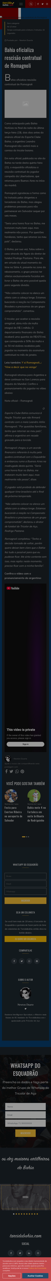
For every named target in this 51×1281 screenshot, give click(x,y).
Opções (11, 1276)
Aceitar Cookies (35, 1276)
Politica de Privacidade (37, 1268)
